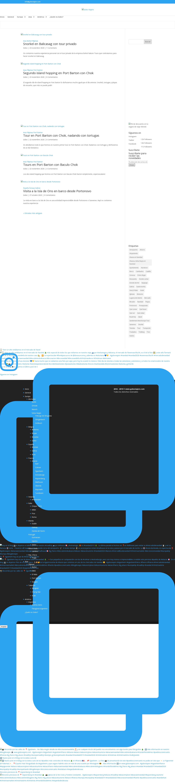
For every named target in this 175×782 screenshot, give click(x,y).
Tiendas (132, 328)
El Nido (34, 574)
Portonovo (133, 306)
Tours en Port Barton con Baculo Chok (50, 164)
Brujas (34, 433)
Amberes (35, 429)
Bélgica (31, 427)
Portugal (31, 534)
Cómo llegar (141, 275)
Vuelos (132, 336)
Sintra (34, 545)
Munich (34, 409)
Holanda (31, 497)
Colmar (38, 467)
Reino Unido (33, 548)
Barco (132, 271)
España (26, 188)
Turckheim (39, 493)
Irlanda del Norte (38, 531)
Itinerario (140, 294)
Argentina (32, 602)
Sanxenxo (133, 324)
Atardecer (144, 268)
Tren (148, 332)
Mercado (147, 298)
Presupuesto (143, 306)
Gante (34, 440)
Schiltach (38, 423)
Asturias (35, 447)
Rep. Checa (32, 555)
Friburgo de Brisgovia (43, 416)
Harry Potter (134, 290)
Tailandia (31, 585)
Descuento (133, 279)
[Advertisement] (70, 110)
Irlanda (31, 521)
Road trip (133, 317)
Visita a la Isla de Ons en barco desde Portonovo (57, 191)
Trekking (141, 332)
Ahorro (142, 250)
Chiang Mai (36, 592)
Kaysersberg (40, 478)
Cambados (139, 271)
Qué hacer (143, 309)
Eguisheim (39, 471)
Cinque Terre (37, 506)
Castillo (148, 271)
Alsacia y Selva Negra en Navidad (138, 262)
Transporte (146, 328)
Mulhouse (39, 482)
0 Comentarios (52, 77)
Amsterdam (36, 499)
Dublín (34, 523)
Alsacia (34, 461)
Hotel (142, 290)
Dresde (34, 406)
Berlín (34, 402)
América (40, 17)
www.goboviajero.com (135, 389)
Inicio (2, 17)
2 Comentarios (52, 169)
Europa (20, 17)
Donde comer (144, 279)
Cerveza (132, 275)
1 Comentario (51, 48)
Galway (34, 527)
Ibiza (33, 454)
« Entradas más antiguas (32, 213)
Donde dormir (134, 283)
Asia (30, 17)
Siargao (35, 582)
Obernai (38, 486)
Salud (140, 317)
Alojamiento (134, 253)
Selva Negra (36, 413)
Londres (35, 551)
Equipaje (145, 283)
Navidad (140, 302)
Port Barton (38, 70)
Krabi (34, 595)
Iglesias (132, 294)
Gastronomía (140, 287)
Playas (147, 302)
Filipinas (35, 41)
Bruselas (35, 437)
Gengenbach (40, 419)
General (11, 17)
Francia (31, 458)
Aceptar (4, 627)
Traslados (133, 332)
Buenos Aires (37, 605)
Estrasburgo (40, 475)
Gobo (25, 48)
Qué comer (133, 309)
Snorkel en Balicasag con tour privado (49, 44)
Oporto (34, 541)
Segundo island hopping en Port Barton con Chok (58, 73)
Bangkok (35, 588)
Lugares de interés (136, 298)
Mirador (132, 302)
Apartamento (134, 268)
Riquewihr (39, 489)
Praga (34, 558)
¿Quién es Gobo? (56, 17)
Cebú (34, 571)
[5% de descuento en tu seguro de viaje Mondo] (140, 127)
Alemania (31, 399)
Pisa (33, 513)
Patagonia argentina (39, 608)
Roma (34, 517)
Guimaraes (36, 537)
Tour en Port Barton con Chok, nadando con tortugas (61, 135)
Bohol (29, 41)
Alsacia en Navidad (136, 257)
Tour (138, 328)
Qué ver (132, 313)
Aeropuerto (134, 250)
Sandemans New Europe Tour (140, 321)
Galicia (37, 188)
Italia (30, 503)
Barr (37, 464)
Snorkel (140, 324)
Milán (34, 510)
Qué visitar (141, 313)
